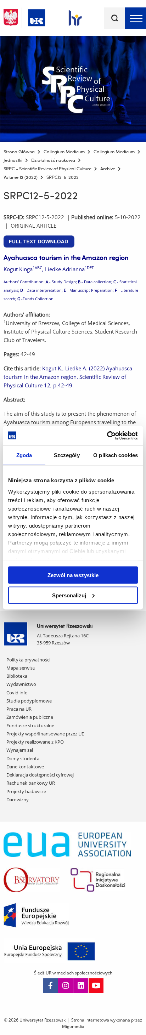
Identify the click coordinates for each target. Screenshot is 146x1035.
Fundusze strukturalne (30, 725)
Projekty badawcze (26, 791)
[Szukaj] (114, 18)
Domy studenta (22, 758)
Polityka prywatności (28, 659)
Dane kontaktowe (25, 766)
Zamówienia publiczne (29, 717)
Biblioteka (16, 676)
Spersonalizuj (69, 595)
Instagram (65, 985)
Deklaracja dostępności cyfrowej (40, 775)
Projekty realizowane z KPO (35, 742)
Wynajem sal (19, 750)
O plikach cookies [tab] (115, 455)
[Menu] (135, 18)
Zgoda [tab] (24, 455)
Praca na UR (19, 709)
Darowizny (17, 799)
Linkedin (80, 985)
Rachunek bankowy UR (30, 783)
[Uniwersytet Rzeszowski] (36, 16)
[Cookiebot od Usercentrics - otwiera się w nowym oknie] (107, 435)
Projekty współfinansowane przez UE (45, 733)
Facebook (50, 985)
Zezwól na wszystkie (73, 575)
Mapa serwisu (20, 668)
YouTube (96, 985)
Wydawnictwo (21, 684)
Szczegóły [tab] (67, 455)
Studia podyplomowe (29, 701)
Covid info (17, 692)
